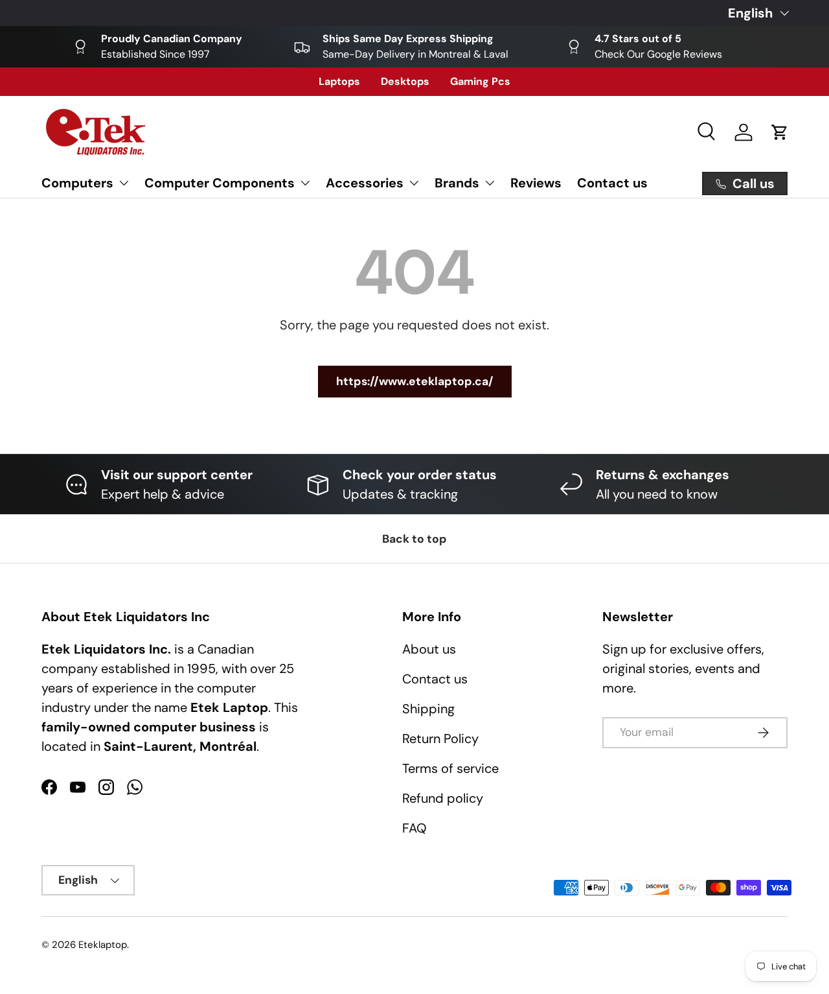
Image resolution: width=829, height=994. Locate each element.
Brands (457, 182)
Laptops (339, 81)
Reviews (536, 182)
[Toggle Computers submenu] (123, 183)
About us (429, 649)
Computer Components (219, 182)
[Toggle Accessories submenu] (414, 183)
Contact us (612, 182)
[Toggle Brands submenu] (489, 183)
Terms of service (450, 768)
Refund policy (442, 798)
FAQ (414, 828)
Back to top (414, 539)
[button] (780, 132)
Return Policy (440, 738)
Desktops (405, 81)
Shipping (428, 708)
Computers (77, 182)
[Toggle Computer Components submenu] (305, 183)
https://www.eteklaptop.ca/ (415, 381)
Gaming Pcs (480, 81)
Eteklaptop (102, 944)
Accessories (364, 182)
